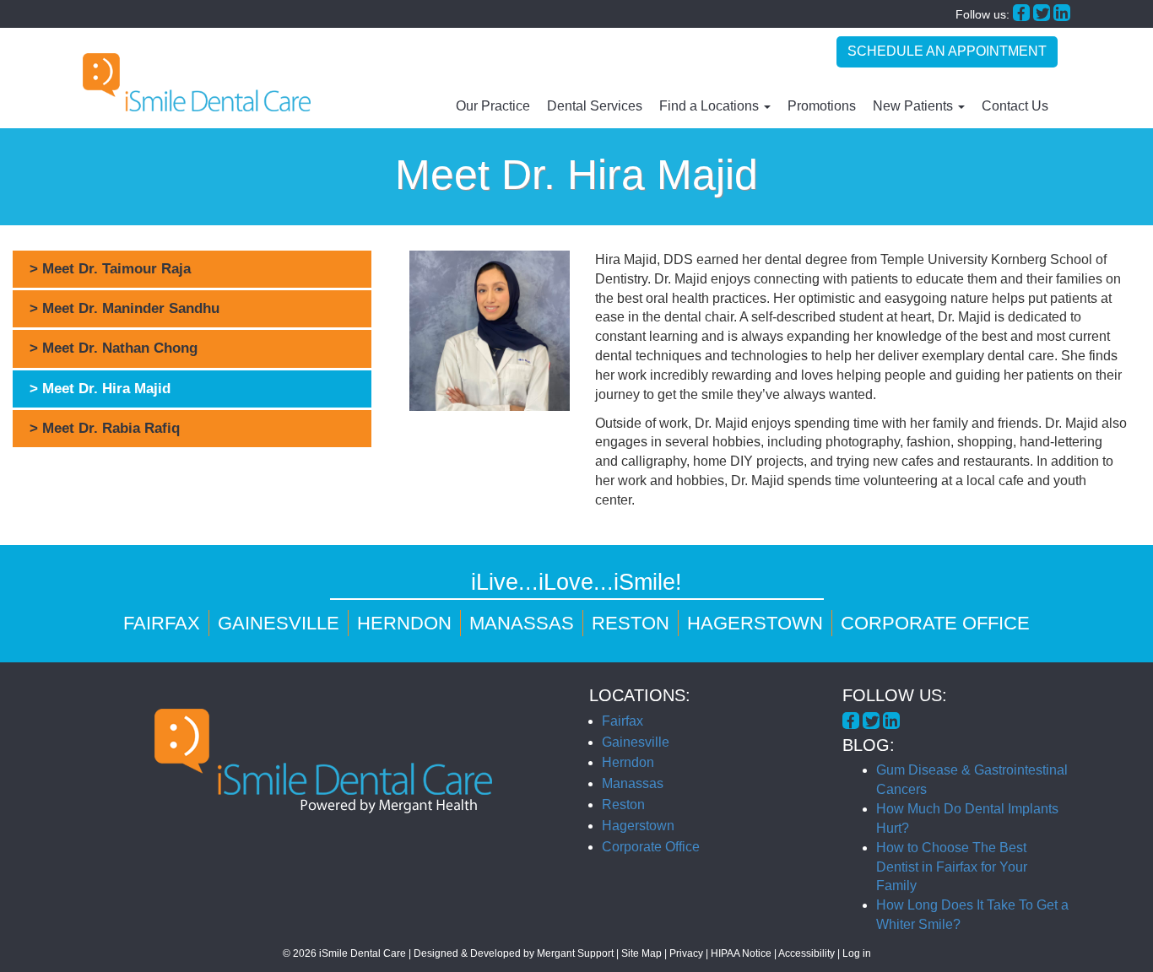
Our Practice (493, 106)
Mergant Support (575, 953)
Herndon (404, 623)
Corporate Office (935, 623)
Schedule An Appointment (947, 51)
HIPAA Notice (741, 953)
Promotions (822, 106)
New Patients (914, 106)
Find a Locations (710, 106)
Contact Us (1015, 106)
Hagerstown (755, 623)
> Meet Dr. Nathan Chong (114, 348)
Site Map (641, 953)
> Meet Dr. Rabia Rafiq (105, 428)
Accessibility (806, 953)
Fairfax (161, 623)
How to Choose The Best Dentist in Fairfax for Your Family (951, 867)
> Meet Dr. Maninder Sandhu (124, 308)
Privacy (686, 953)
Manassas (521, 623)
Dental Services (594, 106)
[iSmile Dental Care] (197, 82)
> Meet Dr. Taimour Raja (110, 269)
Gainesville (278, 623)
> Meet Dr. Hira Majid (100, 389)
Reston (630, 623)
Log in (856, 953)
